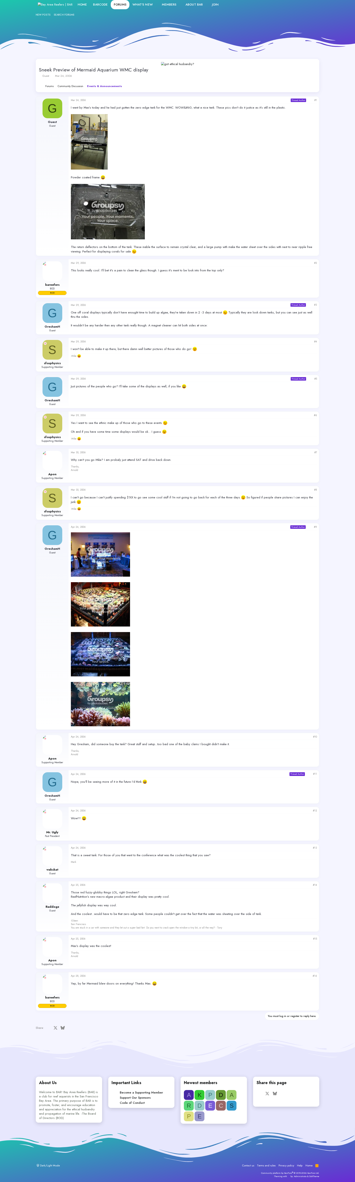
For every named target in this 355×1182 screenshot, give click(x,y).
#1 (315, 100)
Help (299, 1165)
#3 (315, 305)
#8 (315, 490)
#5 (315, 379)
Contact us (248, 1165)
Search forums (64, 15)
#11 (315, 774)
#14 (315, 885)
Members (169, 4)
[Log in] (295, 4)
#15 (315, 939)
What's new (143, 4)
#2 (315, 263)
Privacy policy (286, 1165)
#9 (315, 527)
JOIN (215, 4)
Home (82, 4)
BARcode (100, 4)
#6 (315, 415)
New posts (43, 15)
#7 (315, 452)
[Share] (310, 100)
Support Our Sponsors (135, 1097)
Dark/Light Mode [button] (49, 1165)
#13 (315, 848)
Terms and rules (266, 1165)
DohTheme (314, 1176)
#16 (315, 976)
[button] (156, 4)
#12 (315, 810)
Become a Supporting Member (141, 1092)
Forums (120, 4)
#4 (315, 341)
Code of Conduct (132, 1103)
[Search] (312, 4)
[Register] (304, 4)
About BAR (194, 4)
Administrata (300, 1176)
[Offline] (45, 264)
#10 (315, 737)
